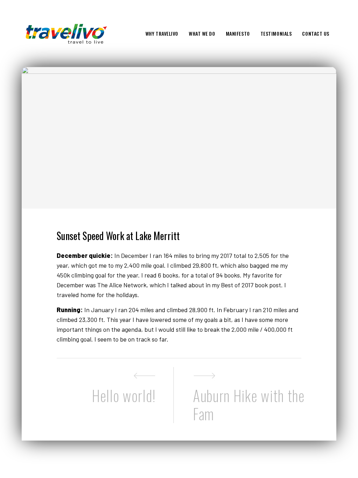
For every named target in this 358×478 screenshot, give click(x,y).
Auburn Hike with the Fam (249, 404)
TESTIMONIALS (276, 33)
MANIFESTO (238, 33)
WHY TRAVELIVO (161, 33)
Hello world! (124, 395)
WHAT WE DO (202, 33)
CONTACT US (315, 33)
